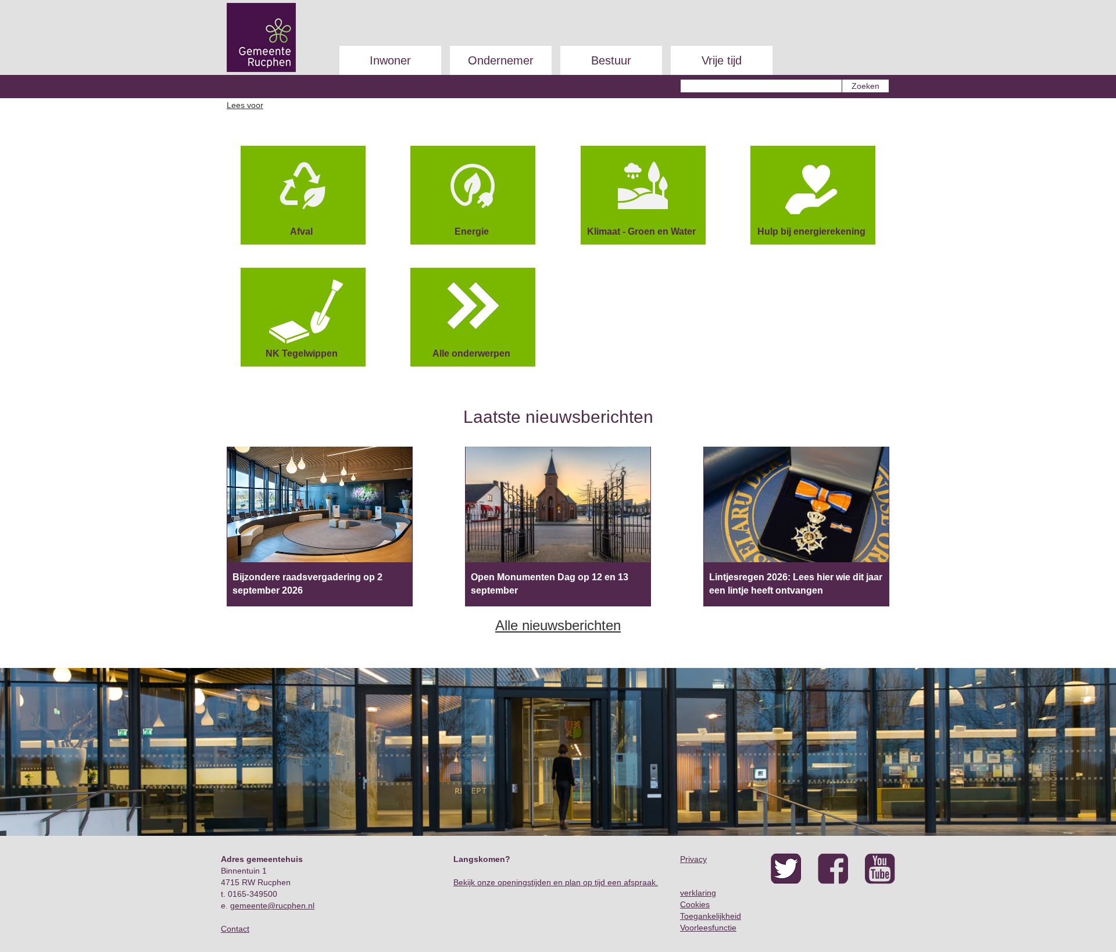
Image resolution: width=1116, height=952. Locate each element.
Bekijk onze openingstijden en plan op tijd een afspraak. (555, 882)
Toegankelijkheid (710, 916)
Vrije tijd (722, 60)
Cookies (695, 904)
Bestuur (611, 60)
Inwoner (390, 60)
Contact (235, 928)
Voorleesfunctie (708, 927)
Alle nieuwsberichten (558, 625)
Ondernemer (501, 60)
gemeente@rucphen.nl (272, 905)
